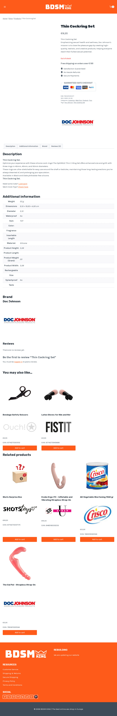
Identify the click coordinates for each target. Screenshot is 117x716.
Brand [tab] (44, 146)
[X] (9, 697)
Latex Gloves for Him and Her (56, 415)
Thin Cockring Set (79, 102)
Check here (23, 187)
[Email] (18, 697)
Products (85, 100)
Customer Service (10, 669)
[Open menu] (5, 7)
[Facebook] (5, 697)
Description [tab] (10, 146)
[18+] (36, 697)
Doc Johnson (69, 102)
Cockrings (71, 100)
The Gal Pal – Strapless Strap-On (19, 585)
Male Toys (79, 100)
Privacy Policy (9, 681)
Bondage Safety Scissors (15, 415)
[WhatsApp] (31, 697)
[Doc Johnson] (78, 123)
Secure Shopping (10, 677)
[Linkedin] (22, 697)
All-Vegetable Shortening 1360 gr (96, 497)
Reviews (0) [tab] (56, 146)
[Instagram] (14, 697)
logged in (18, 362)
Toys (90, 100)
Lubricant (23, 184)
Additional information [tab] (28, 146)
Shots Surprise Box (12, 497)
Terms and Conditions (12, 685)
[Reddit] (27, 697)
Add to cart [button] (20, 448)
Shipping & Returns (12, 673)
